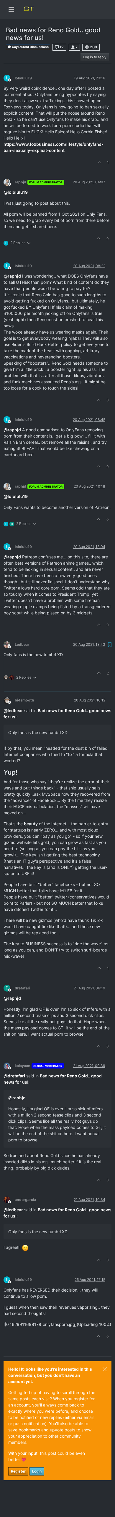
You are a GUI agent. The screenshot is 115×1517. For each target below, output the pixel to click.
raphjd (20, 182)
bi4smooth (24, 700)
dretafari (22, 988)
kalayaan (22, 1065)
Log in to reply (94, 57)
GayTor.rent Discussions (30, 47)
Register (18, 1471)
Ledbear (22, 644)
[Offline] (9, 181)
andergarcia (25, 1199)
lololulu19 (23, 78)
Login (37, 1471)
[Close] (104, 1369)
